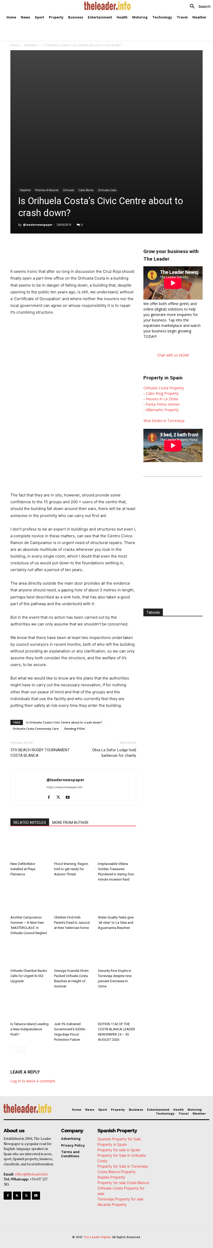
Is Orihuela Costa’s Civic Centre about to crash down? (64, 722)
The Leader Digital (96, 1237)
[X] (60, 246)
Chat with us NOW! (173, 355)
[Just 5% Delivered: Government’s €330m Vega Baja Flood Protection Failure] (73, 1006)
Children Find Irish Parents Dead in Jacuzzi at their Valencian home (72, 922)
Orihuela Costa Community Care (36, 728)
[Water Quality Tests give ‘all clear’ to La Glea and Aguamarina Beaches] (117, 900)
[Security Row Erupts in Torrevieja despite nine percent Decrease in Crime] (117, 953)
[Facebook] (48, 246)
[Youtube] (69, 797)
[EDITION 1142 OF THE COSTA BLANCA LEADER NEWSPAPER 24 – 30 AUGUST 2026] (117, 1006)
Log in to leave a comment (32, 1081)
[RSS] (17, 1196)
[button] (198, 6)
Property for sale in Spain (118, 1150)
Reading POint (74, 728)
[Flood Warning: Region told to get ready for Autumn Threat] (73, 846)
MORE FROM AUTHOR (70, 822)
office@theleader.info (31, 1174)
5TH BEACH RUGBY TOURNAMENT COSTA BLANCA (40, 753)
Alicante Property (112, 1204)
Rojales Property (111, 1177)
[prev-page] (13, 1050)
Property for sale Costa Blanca (123, 1182)
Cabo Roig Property (162, 393)
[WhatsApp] (71, 246)
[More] (119, 246)
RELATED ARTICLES (30, 822)
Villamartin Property (162, 409)
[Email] (107, 246)
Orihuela (68, 190)
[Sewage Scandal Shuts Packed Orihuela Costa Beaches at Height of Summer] (73, 953)
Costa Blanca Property (116, 1171)
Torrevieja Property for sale (120, 1199)
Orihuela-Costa (107, 190)
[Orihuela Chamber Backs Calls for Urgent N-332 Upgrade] (29, 953)
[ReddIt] (95, 246)
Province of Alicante (46, 190)
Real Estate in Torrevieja (163, 420)
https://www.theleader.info (64, 787)
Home (14, 45)
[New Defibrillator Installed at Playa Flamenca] (29, 846)
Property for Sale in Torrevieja (122, 1166)
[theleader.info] (107, 6)
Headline (31, 45)
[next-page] (22, 1050)
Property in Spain (112, 1144)
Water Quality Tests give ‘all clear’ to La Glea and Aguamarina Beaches (116, 922)
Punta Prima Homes (163, 404)
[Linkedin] (83, 246)
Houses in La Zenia (162, 398)
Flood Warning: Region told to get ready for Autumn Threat (71, 869)
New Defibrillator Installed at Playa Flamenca (22, 869)
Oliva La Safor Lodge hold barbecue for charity (114, 753)
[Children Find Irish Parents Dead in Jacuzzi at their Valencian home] (73, 900)
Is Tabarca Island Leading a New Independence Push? (29, 1029)
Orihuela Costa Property (163, 387)
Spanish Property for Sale (119, 1139)
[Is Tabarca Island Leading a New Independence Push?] (29, 1006)
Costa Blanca (86, 190)
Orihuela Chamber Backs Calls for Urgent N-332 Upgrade (28, 976)
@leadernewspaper (37, 225)
